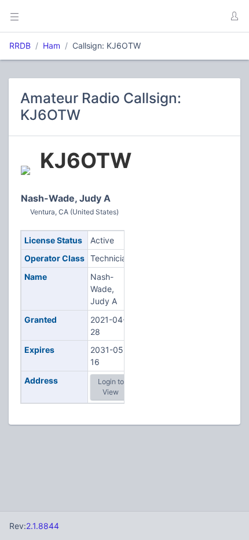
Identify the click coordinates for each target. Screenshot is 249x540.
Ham (51, 45)
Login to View (111, 386)
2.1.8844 (42, 526)
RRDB (20, 45)
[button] (234, 16)
